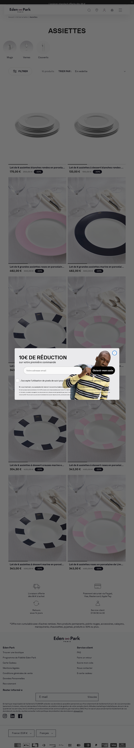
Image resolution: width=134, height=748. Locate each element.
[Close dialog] (114, 353)
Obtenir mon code (103, 370)
